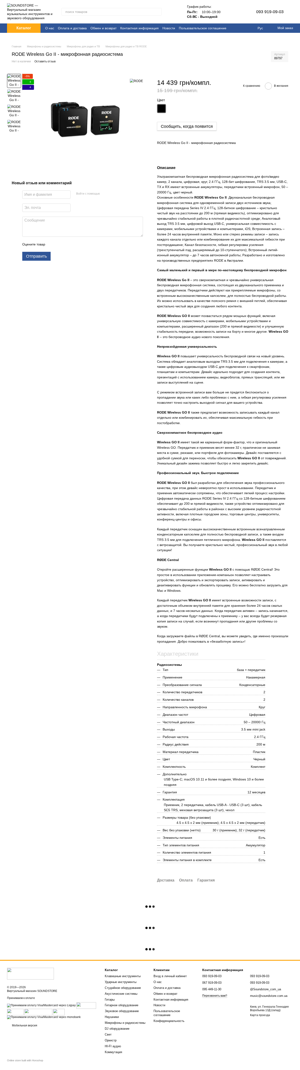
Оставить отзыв (45, 61)
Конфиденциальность (169, 1021)
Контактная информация (139, 28)
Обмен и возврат (103, 28)
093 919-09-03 (270, 12)
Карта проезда (260, 1015)
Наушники (112, 1017)
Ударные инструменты (120, 982)
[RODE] (136, 80)
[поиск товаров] (158, 11)
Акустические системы (121, 993)
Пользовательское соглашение (202, 28)
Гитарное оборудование (121, 1005)
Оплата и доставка (72, 28)
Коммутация (113, 1052)
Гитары (110, 999)
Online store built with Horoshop (25, 1060)
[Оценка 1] (53, 244)
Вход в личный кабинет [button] (170, 976)
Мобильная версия (24, 1025)
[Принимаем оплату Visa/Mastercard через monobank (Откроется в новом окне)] (44, 1017)
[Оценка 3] (68, 244)
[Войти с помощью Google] (112, 194)
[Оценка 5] (83, 244)
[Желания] (241, 11)
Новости (168, 28)
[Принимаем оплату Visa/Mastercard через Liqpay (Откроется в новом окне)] (41, 1005)
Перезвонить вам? (214, 995)
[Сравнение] (229, 11)
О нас (49, 28)
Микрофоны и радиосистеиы (125, 1023)
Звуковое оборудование (122, 1011)
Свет (108, 1034)
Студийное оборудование (123, 988)
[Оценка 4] (75, 244)
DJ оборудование (117, 1028)
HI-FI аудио (113, 1046)
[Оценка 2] (60, 244)
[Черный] (161, 109)
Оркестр (110, 1040)
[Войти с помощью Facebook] (105, 194)
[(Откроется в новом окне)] (38, 1012)
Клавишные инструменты (123, 976)
